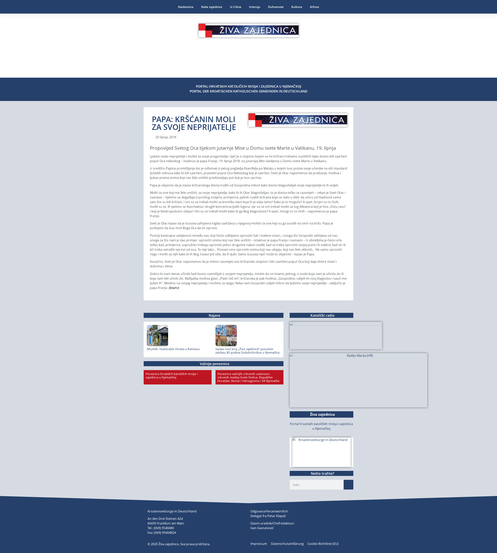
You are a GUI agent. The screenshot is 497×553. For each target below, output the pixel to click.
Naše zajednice (211, 7)
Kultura (296, 7)
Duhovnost (276, 7)
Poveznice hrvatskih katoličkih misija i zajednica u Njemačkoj (172, 375)
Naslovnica (185, 7)
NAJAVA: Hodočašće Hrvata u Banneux (173, 349)
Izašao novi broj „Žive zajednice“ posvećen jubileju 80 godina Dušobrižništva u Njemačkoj (247, 350)
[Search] (348, 485)
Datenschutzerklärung (287, 544)
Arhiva (314, 7)
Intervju (254, 7)
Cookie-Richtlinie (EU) (323, 544)
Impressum (258, 544)
